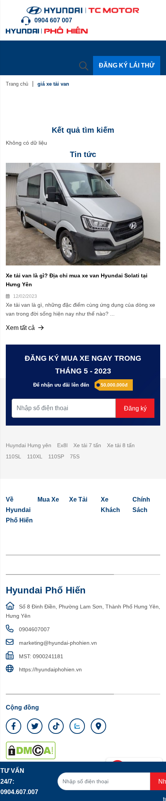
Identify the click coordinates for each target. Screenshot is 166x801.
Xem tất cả (21, 327)
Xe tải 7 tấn (87, 445)
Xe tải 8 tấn (121, 445)
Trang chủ (17, 84)
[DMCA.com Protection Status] (31, 750)
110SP (56, 456)
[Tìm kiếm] (84, 65)
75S (75, 456)
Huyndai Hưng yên (28, 445)
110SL (13, 456)
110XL (34, 456)
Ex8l (62, 445)
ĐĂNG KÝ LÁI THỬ (126, 65)
